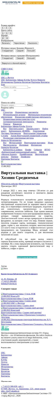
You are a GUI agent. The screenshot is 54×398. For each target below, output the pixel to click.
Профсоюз (25, 157)
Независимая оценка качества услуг (19, 119)
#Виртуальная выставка (29, 184)
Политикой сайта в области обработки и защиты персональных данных (26, 12)
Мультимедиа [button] (15, 140)
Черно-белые (19, 43)
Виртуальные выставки (34, 143)
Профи (28, 150)
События (38, 150)
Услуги (34, 80)
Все (4, 129)
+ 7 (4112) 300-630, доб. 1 (12, 386)
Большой (31, 51)
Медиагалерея (15, 143)
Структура (8, 112)
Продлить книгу (16, 129)
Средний (20, 51)
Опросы (6, 124)
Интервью (23, 145)
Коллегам (26, 82)
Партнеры (35, 82)
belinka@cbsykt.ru (9, 284)
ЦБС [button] (3, 110)
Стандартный (7, 51)
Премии (14, 157)
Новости (41, 80)
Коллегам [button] (14, 147)
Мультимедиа (7, 82)
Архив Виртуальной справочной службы (29, 136)
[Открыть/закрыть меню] (15, 90)
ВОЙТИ (7, 90)
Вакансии (17, 124)
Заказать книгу (33, 129)
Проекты (18, 82)
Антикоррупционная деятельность (18, 122)
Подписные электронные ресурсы (18, 138)
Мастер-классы (10, 145)
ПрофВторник (26, 154)
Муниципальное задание (14, 115)
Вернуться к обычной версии (13, 63)
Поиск (29, 105)
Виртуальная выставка (11, 164)
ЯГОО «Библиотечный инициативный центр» (25, 151)
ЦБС (3, 80)
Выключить (32, 43)
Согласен (6, 23)
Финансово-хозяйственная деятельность (33, 117)
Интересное (36, 145)
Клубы (27, 80)
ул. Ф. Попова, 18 (9, 279)
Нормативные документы (26, 112)
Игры (50, 143)
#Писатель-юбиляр (9, 184)
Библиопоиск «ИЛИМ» (19, 131)
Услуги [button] (29, 126)
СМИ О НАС (7, 69)
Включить (6, 43)
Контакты (45, 82)
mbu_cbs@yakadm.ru (10, 391)
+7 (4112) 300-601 (9, 281)
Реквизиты (41, 122)
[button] (3, 84)
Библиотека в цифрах (12, 150)
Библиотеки (11, 80)
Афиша (20, 80)
